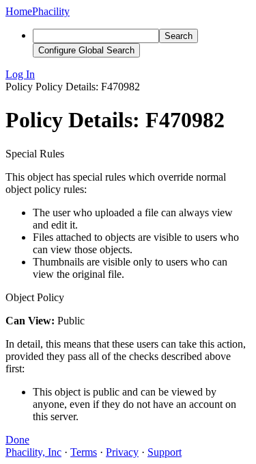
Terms (83, 452)
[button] (128, 74)
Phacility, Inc (33, 452)
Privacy (122, 452)
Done (17, 440)
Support (164, 452)
